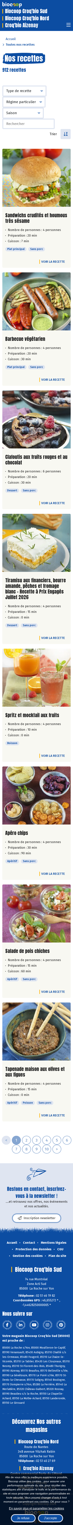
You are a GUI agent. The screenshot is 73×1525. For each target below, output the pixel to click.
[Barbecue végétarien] (36, 301)
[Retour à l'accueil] (17, 5)
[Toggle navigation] (68, 26)
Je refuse (23, 1518)
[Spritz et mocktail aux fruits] (36, 678)
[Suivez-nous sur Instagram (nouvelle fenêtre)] (47, 1325)
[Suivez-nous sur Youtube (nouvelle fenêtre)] (34, 1325)
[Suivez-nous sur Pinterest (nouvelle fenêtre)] (61, 1325)
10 (47, 1149)
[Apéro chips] (36, 795)
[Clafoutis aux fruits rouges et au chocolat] (36, 419)
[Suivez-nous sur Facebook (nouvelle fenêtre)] (7, 1325)
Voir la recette (53, 261)
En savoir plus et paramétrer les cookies (36, 1508)
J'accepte (50, 1518)
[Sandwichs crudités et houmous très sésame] (36, 178)
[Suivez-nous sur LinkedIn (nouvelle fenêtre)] (21, 1325)
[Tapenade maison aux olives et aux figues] (36, 1031)
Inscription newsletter (39, 1218)
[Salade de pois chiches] (36, 913)
